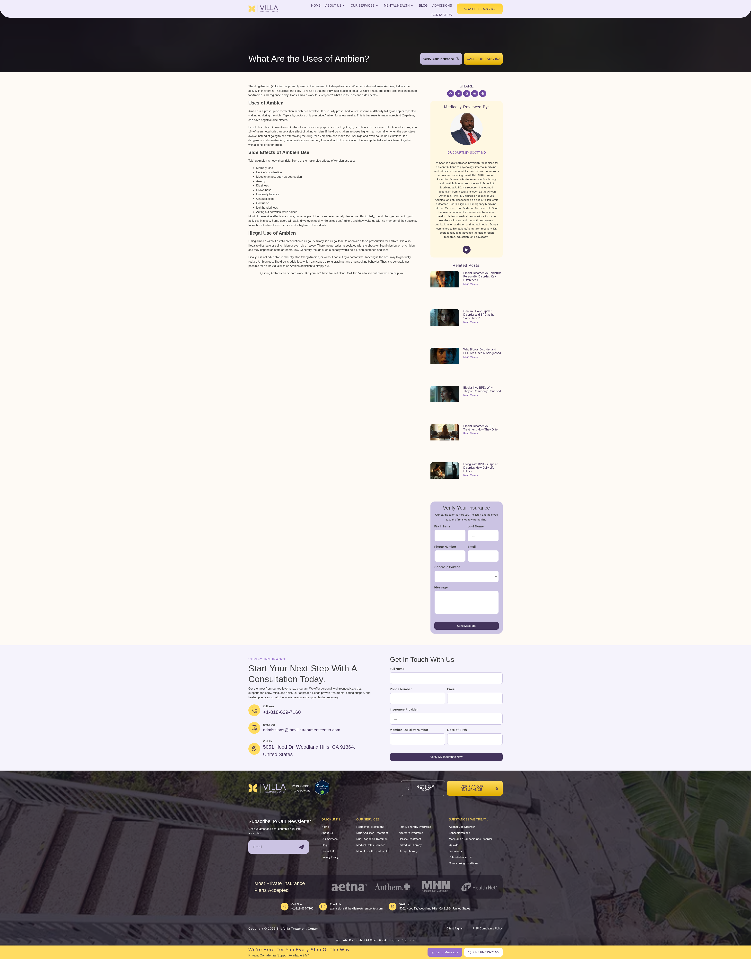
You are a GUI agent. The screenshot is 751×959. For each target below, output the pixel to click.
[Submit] (301, 847)
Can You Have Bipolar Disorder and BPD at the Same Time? (478, 314)
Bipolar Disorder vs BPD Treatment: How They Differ (481, 427)
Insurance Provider (404, 709)
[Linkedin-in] (467, 250)
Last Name (476, 526)
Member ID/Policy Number (409, 729)
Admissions (442, 5)
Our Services (363, 5)
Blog (423, 5)
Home (316, 5)
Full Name (397, 668)
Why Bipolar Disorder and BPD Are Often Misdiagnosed (482, 351)
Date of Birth (457, 729)
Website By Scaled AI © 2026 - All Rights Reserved (375, 940)
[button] (450, 93)
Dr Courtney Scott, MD (466, 152)
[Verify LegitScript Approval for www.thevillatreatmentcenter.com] (322, 794)
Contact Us (441, 15)
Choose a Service (447, 567)
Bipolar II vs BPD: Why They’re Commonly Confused (482, 389)
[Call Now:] (284, 906)
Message (441, 587)
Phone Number (445, 546)
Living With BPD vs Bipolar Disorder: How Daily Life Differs (480, 467)
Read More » (470, 284)
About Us (333, 5)
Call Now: (297, 904)
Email (472, 546)
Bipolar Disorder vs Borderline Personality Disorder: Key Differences (482, 276)
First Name (442, 526)
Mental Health (397, 5)
